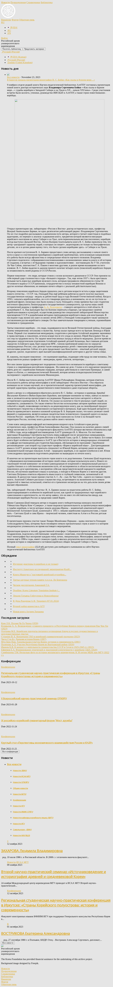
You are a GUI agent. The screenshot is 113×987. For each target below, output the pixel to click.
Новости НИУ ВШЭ (21, 835)
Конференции (19, 800)
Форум (15, 20)
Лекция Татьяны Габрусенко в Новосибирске (36, 595)
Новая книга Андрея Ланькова (28, 611)
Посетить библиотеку (11, 49)
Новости (5, 2)
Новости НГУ (19, 806)
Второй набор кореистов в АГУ (29, 606)
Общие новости (20, 788)
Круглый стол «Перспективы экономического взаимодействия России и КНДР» (47, 742)
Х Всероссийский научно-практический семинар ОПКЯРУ (34, 698)
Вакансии (6, 20)
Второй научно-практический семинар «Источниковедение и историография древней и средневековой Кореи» (53, 874)
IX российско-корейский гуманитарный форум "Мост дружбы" (37, 720)
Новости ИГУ (19, 823)
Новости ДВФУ (20, 770)
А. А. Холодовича (53, 307)
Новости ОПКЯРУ (21, 782)
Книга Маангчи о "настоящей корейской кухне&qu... (39, 574)
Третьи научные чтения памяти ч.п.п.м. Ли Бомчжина (40, 580)
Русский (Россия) (11, 52)
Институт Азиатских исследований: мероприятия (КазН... (42, 569)
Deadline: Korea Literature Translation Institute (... (36, 590)
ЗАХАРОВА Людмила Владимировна (32, 850)
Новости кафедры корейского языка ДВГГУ (33, 817)
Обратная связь (26, 20)
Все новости (13, 77)
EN (9, 33)
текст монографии (25, 547)
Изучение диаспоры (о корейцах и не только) (35, 564)
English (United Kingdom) (20, 62)
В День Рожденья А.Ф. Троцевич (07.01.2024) (36, 601)
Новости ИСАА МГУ (21, 776)
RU (3, 22)
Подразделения (18, 2)
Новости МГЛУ (19, 794)
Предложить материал (34, 49)
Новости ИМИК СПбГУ (23, 811)
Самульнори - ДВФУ (22, 829)
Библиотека (47, 2)
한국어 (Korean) (18, 57)
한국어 (13, 27)
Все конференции (10, 751)
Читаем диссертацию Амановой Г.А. (31, 585)
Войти (4, 38)
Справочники (33, 2)
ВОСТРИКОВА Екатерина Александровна (35, 933)
